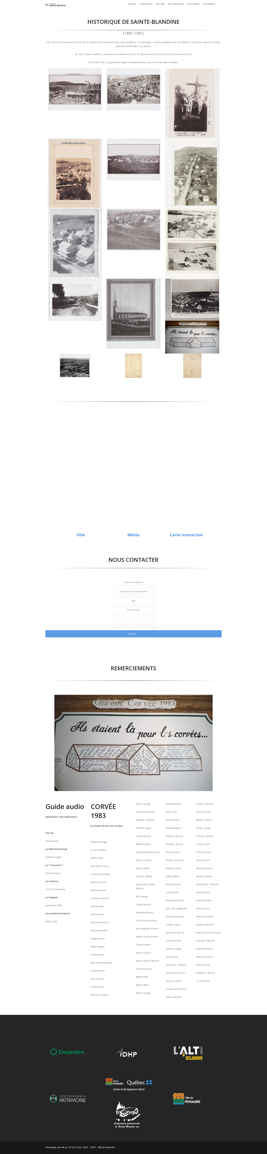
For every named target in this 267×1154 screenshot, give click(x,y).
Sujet (133, 600)
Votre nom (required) (133, 582)
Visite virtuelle (176, 4)
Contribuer (209, 4)
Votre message (133, 610)
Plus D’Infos (193, 4)
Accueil (132, 4)
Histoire (160, 4)
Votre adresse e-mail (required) (133, 591)
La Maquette (146, 4)
